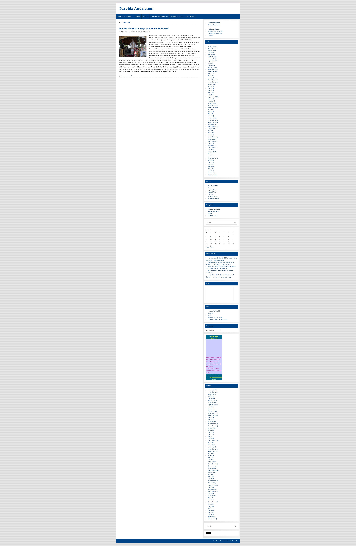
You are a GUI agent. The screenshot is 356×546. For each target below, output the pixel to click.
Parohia (210, 213)
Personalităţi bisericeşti (215, 33)
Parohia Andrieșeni (136, 8)
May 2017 (211, 92)
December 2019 (213, 82)
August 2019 (212, 84)
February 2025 (212, 57)
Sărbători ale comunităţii (159, 16)
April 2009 (211, 171)
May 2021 (211, 76)
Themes (210, 194)
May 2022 (211, 73)
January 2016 (212, 103)
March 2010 (211, 166)
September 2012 (213, 147)
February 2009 (212, 175)
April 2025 (211, 52)
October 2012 (212, 145)
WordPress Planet (213, 198)
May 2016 (211, 99)
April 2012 (211, 150)
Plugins (210, 188)
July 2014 (211, 131)
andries (132, 31)
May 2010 (211, 162)
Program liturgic (213, 215)
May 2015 (211, 114)
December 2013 (213, 137)
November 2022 (213, 71)
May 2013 (211, 143)
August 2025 (212, 50)
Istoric (145, 16)
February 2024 (212, 67)
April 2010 (211, 164)
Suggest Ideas (212, 190)
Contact (137, 16)
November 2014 (213, 122)
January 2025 (212, 59)
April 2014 (211, 135)
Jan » (212, 247)
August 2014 (211, 128)
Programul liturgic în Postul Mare (182, 16)
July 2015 (211, 109)
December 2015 (213, 105)
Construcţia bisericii (124, 16)
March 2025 (211, 54)
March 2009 (211, 173)
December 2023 (213, 69)
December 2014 (213, 120)
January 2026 (212, 46)
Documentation (213, 186)
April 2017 (211, 95)
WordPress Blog (213, 196)
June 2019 (211, 86)
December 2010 (213, 158)
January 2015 (212, 118)
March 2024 (211, 65)
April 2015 (211, 116)
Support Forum (212, 192)
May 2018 (211, 90)
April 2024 (211, 63)
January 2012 (212, 152)
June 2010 (211, 160)
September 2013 (213, 141)
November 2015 (213, 107)
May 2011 (210, 154)
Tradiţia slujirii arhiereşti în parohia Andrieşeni (144, 28)
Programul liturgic (213, 29)
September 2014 (213, 126)
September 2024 (213, 61)
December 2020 (213, 80)
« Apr (207, 247)
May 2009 (211, 169)
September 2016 (213, 97)
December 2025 (213, 48)
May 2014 (211, 133)
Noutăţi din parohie (144, 31)
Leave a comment (126, 76)
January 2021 (212, 78)
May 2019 (211, 88)
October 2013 (212, 139)
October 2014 (212, 124)
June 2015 (211, 111)
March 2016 (211, 101)
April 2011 (211, 156)
